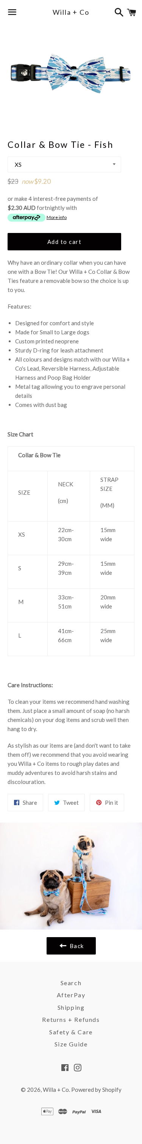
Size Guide (71, 1044)
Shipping (71, 1007)
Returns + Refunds (71, 1019)
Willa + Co (71, 12)
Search (71, 982)
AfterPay (71, 994)
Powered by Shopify (96, 1089)
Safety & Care (71, 1031)
